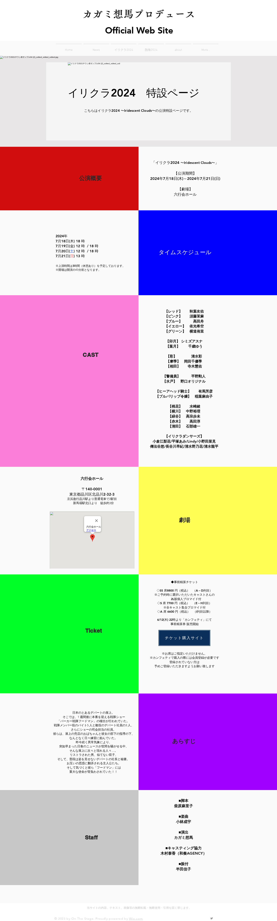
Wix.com (136, 918)
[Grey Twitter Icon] (211, 918)
